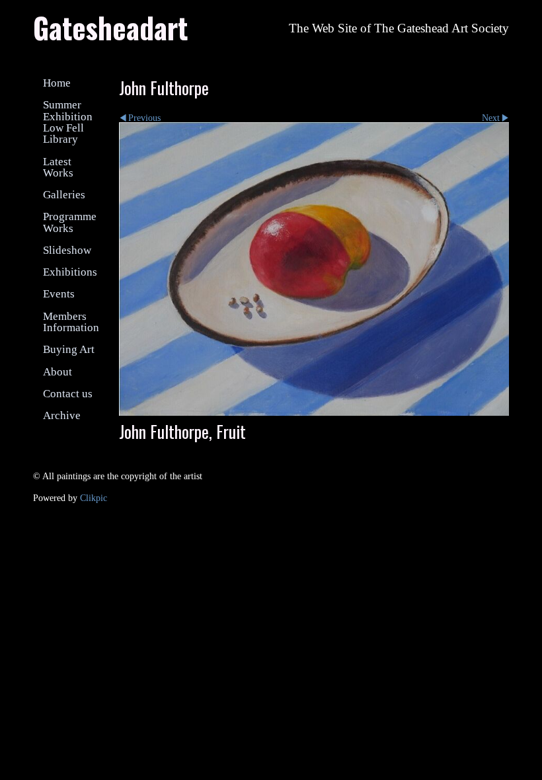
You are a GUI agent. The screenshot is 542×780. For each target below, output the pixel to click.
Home (57, 83)
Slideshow (67, 250)
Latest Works (58, 167)
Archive (62, 415)
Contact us (68, 393)
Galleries (64, 194)
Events (59, 294)
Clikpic (93, 497)
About (57, 372)
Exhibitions (70, 272)
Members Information (71, 322)
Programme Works (70, 222)
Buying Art (69, 349)
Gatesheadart (110, 27)
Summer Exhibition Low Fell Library (68, 121)
